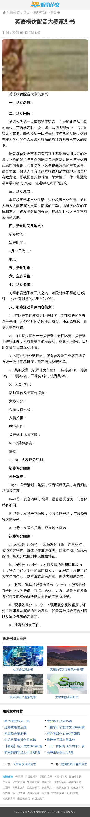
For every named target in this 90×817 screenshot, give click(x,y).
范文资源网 (33, 787)
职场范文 (40, 12)
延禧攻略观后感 (15, 727)
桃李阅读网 (60, 782)
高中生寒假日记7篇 (60, 752)
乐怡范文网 (40, 812)
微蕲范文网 (62, 787)
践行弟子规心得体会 (61, 740)
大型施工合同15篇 (59, 721)
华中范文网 (18, 782)
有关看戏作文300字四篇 (63, 733)
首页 (26, 12)
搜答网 (6, 793)
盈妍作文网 (75, 776)
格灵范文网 (74, 782)
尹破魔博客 (31, 776)
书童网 (6, 782)
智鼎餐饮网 (57, 793)
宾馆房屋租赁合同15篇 (20, 740)
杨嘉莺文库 (48, 787)
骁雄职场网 (33, 793)
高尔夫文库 (72, 793)
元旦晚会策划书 (15, 733)
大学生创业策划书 (24, 764)
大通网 (6, 787)
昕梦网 (45, 793)
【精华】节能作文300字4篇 (66, 727)
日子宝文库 (18, 787)
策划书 (55, 12)
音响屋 (19, 776)
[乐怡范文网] (45, 4)
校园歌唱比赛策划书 (74, 764)
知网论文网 (33, 782)
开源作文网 (46, 776)
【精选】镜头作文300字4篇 (23, 746)
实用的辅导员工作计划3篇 (22, 752)
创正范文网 (38, 798)
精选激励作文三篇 (17, 721)
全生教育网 (23, 798)
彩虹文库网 (77, 787)
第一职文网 (18, 793)
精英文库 (47, 782)
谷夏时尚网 (60, 776)
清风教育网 (9, 798)
